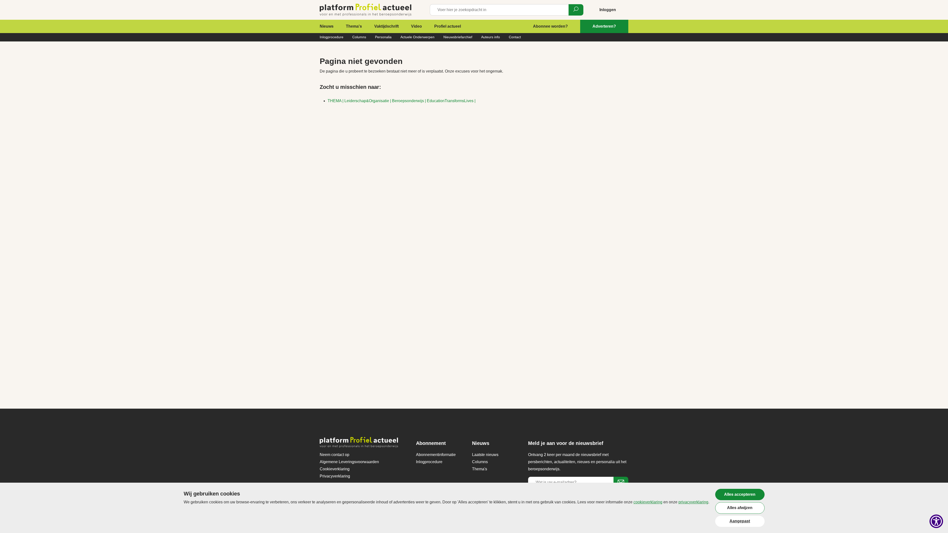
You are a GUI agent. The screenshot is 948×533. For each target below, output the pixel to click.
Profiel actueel (447, 26)
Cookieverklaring (335, 469)
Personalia (383, 37)
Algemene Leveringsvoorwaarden (349, 462)
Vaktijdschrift (386, 26)
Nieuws (327, 26)
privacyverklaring (693, 502)
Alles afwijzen (739, 508)
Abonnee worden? (550, 26)
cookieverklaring (647, 502)
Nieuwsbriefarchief (457, 37)
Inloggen (607, 10)
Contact (515, 37)
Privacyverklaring (335, 476)
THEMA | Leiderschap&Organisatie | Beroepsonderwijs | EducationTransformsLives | (401, 101)
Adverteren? (604, 26)
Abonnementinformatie (436, 455)
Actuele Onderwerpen (417, 37)
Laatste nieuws (485, 455)
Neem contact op (334, 455)
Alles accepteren (739, 494)
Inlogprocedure (331, 37)
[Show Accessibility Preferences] (936, 521)
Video (416, 26)
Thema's (354, 26)
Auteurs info (490, 37)
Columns (359, 37)
